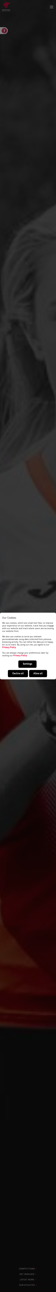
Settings (27, 664)
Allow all (38, 673)
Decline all (18, 673)
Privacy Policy (9, 647)
